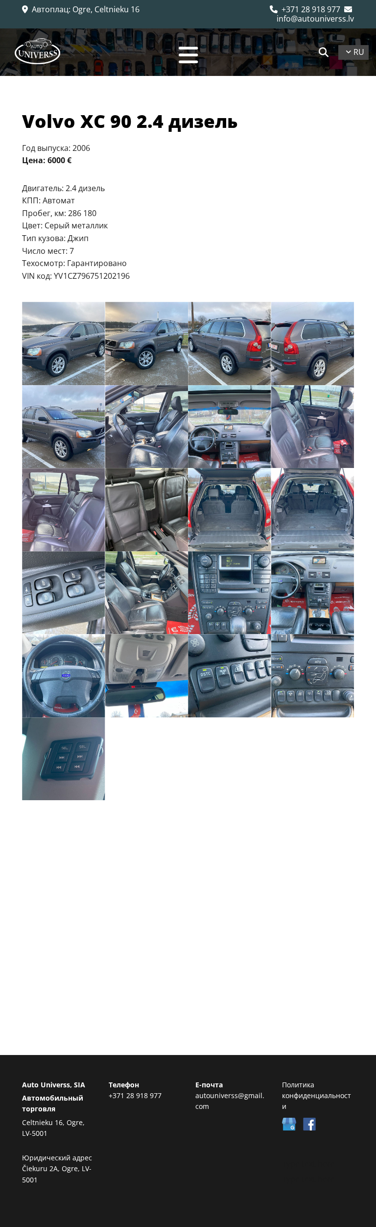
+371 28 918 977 (305, 9)
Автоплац (50, 9)
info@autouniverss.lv (315, 14)
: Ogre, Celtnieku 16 (104, 9)
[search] (323, 52)
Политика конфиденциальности (316, 1095)
